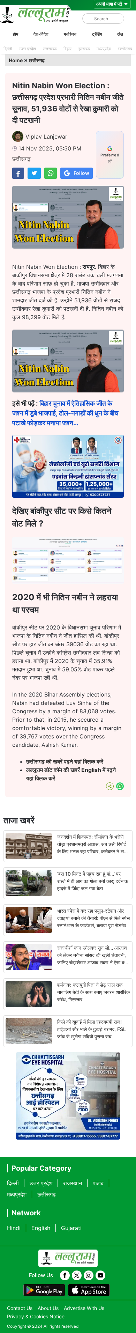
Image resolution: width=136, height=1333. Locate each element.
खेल (120, 34)
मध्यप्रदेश (104, 48)
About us (48, 1308)
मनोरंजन (70, 34)
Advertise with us (84, 1308)
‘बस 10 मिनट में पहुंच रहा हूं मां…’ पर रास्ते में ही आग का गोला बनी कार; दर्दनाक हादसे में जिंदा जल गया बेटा (92, 881)
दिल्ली (7, 48)
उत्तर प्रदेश (27, 48)
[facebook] (65, 1275)
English (40, 1227)
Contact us (19, 1308)
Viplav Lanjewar (46, 136)
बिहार (67, 48)
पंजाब (98, 1183)
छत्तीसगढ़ (125, 48)
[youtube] (100, 1275)
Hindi (14, 1227)
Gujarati (71, 1227)
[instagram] (88, 1275)
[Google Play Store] (44, 1290)
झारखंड (84, 48)
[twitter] (77, 1275)
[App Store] (89, 1290)
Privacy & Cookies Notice (36, 1316)
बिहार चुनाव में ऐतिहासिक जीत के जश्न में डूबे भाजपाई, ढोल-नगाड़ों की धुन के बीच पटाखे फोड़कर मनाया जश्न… (65, 413)
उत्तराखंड (49, 48)
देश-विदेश (40, 34)
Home (16, 60)
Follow (81, 173)
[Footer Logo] (68, 1258)
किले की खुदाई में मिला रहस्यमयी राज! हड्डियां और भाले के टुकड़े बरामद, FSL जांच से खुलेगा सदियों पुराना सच (91, 1029)
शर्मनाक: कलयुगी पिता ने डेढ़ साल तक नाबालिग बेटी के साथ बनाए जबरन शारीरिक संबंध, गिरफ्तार (93, 992)
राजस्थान (72, 1183)
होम (15, 34)
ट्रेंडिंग (97, 34)
